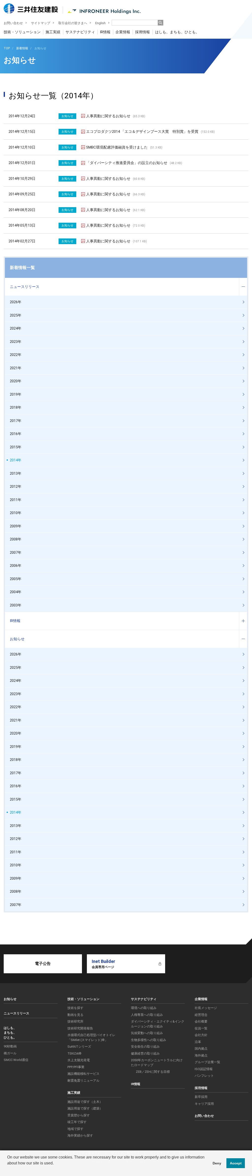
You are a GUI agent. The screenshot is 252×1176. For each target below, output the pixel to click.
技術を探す (75, 1008)
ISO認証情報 (204, 1069)
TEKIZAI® (74, 1053)
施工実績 (53, 32)
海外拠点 (201, 1055)
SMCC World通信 (16, 1060)
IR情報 (105, 32)
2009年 (15, 526)
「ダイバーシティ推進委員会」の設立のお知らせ (134, 163)
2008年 (15, 539)
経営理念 (201, 1015)
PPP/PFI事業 (75, 1067)
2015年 (15, 447)
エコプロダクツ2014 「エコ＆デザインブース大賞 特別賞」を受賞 (150, 131)
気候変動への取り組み (147, 1033)
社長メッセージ (206, 1008)
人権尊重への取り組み (147, 1015)
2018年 (15, 407)
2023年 (15, 341)
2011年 (15, 500)
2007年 (15, 552)
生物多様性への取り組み (148, 1040)
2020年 (15, 381)
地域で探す (75, 1129)
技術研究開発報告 (80, 1028)
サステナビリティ (80, 32)
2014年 (15, 460)
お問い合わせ (13, 23)
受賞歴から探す (78, 1115)
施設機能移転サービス (83, 1073)
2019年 (15, 394)
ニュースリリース (24, 287)
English (100, 23)
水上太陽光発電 (78, 1060)
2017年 (15, 421)
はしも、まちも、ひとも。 (177, 32)
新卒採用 (201, 1097)
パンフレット (204, 1075)
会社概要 (201, 1021)
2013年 (15, 473)
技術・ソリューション (22, 32)
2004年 (15, 592)
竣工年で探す (77, 1122)
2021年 (15, 368)
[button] (8, 1169)
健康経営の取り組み (145, 1053)
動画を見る (75, 1015)
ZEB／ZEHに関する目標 (153, 1072)
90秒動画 (10, 1046)
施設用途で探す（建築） (85, 1108)
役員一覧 (201, 1028)
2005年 (15, 579)
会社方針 (201, 1035)
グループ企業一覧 (207, 1062)
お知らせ (17, 639)
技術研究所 (75, 1021)
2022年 (15, 355)
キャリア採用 (204, 1104)
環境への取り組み (144, 1008)
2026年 (15, 302)
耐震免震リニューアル (83, 1080)
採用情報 (142, 32)
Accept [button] (236, 1163)
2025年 (15, 315)
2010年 (15, 513)
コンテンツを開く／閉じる (243, 287)
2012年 (15, 486)
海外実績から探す (80, 1135)
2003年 (15, 605)
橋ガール (10, 1053)
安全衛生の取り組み (145, 1046)
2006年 (15, 565)
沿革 (198, 1042)
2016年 (15, 434)
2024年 (15, 328)
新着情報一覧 (22, 267)
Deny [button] (217, 1163)
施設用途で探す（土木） (85, 1102)
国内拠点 (201, 1048)
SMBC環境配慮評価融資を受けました (124, 147)
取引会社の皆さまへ (72, 23)
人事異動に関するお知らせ (115, 116)
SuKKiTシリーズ (79, 1046)
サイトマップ (40, 23)
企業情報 (122, 32)
